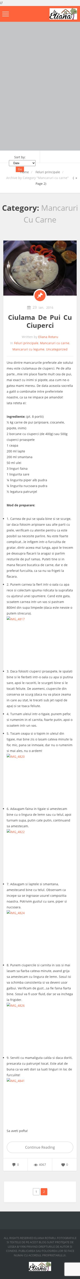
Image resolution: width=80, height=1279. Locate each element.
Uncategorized (57, 349)
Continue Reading (40, 1147)
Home (24, 172)
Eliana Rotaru (48, 337)
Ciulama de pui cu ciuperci (40, 321)
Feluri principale (48, 172)
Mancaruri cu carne (54, 343)
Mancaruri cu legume (28, 349)
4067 (42, 1164)
